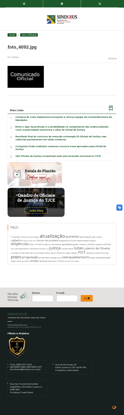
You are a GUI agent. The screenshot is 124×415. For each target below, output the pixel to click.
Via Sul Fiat (69, 261)
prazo (16, 256)
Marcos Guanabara (37, 253)
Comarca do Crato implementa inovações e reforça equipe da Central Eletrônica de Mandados (63, 118)
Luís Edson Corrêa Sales (20, 253)
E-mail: (60, 292)
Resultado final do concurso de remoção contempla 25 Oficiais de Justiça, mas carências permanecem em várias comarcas (60, 138)
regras (92, 258)
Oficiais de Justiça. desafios (67, 253)
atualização (52, 236)
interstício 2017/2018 (103, 245)
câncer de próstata (47, 240)
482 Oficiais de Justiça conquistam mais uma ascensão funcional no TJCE (58, 156)
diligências (20, 244)
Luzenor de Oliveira (96, 248)
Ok (86, 298)
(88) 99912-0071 (34, 367)
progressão (30, 257)
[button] (24, 4)
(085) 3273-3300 (24, 364)
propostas (44, 257)
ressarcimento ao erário (20, 261)
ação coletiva (97, 237)
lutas (78, 248)
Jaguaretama (24, 249)
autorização (85, 237)
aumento (72, 236)
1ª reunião (15, 237)
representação (103, 257)
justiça (55, 248)
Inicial (12, 35)
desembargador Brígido (86, 241)
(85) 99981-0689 (18, 367)
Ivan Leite (14, 249)
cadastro (16, 240)
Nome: (36, 292)
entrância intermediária (52, 245)
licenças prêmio (67, 249)
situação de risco (47, 261)
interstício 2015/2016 (87, 245)
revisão (34, 260)
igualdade (67, 244)
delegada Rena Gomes (68, 241)
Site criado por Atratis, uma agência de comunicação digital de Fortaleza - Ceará (114, 408)
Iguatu (75, 244)
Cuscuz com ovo (29, 241)
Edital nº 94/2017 (35, 245)
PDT (82, 252)
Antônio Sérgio (33, 237)
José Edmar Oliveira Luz (39, 249)
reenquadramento (76, 257)
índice (76, 261)
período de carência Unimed (97, 253)
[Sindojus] (62, 19)
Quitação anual (56, 258)
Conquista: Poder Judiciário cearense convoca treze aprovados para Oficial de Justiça (60, 148)
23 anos (24, 237)
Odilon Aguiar (50, 253)
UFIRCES (60, 261)
